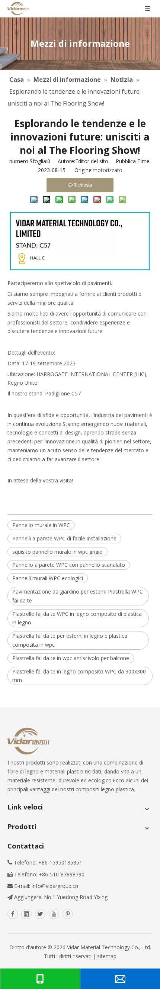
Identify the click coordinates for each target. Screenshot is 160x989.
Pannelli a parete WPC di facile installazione (64, 538)
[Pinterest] (68, 914)
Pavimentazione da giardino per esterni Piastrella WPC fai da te (77, 596)
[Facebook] (12, 914)
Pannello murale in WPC (41, 525)
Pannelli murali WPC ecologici (47, 578)
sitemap (106, 956)
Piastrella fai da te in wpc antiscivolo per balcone (70, 658)
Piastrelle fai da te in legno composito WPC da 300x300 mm (79, 676)
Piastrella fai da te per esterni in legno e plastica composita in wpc (69, 640)
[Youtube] (54, 914)
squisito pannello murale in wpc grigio (57, 551)
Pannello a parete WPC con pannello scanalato (68, 564)
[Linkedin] (26, 914)
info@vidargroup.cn (55, 885)
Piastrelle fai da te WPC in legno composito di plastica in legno (77, 618)
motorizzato (107, 170)
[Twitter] (40, 914)
